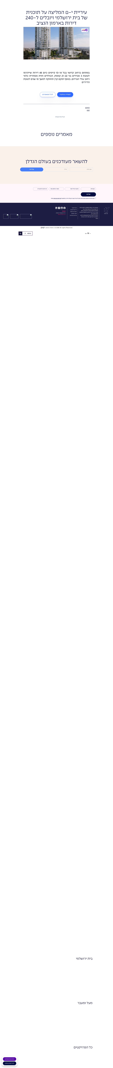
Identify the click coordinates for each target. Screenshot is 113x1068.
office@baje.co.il (62, 214)
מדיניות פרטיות (57, 198)
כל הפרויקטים (73, 209)
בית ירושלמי (84, 959)
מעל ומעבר (74, 207)
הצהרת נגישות (73, 211)
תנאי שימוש (74, 213)
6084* (64, 211)
